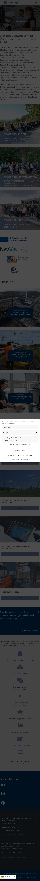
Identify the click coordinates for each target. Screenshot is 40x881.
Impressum (24, 459)
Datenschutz (15, 459)
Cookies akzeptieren (20, 445)
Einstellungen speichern (20, 455)
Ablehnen (20, 450)
